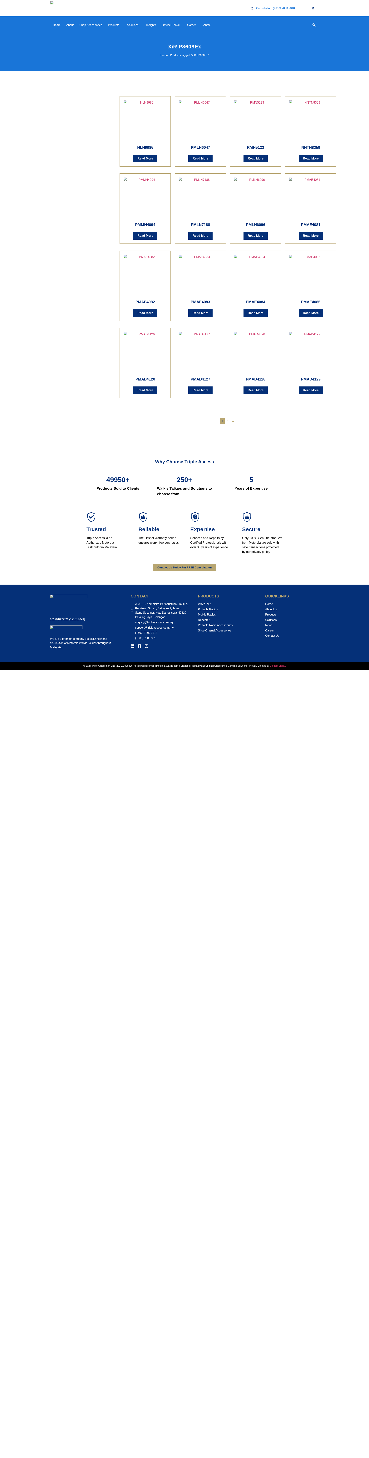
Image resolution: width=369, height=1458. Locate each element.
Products (113, 25)
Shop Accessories (90, 25)
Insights (151, 25)
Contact (206, 25)
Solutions (133, 25)
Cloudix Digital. (277, 666)
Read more (145, 158)
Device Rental (171, 25)
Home (57, 25)
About (70, 25)
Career (191, 25)
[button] (314, 25)
